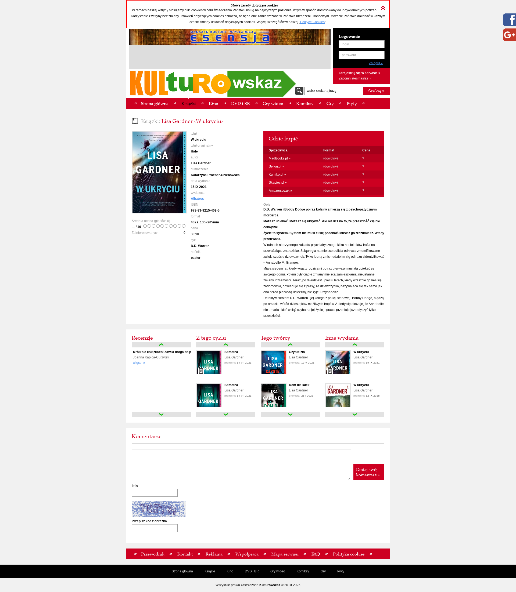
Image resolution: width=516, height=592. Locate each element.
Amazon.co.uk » (280, 191)
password (349, 55)
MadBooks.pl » (280, 158)
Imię (135, 486)
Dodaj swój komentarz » (368, 472)
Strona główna (182, 571)
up (161, 344)
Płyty (340, 571)
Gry (323, 571)
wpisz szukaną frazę (321, 91)
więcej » (139, 363)
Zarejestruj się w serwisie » (359, 73)
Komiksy (303, 571)
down (161, 414)
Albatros (197, 199)
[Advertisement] (230, 58)
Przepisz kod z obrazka (149, 521)
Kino (230, 571)
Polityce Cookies (312, 22)
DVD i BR (252, 571)
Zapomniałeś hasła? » (355, 78)
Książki (210, 571)
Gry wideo (277, 571)
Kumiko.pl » (277, 174)
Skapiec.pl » (278, 182)
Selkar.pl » (276, 166)
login (345, 44)
